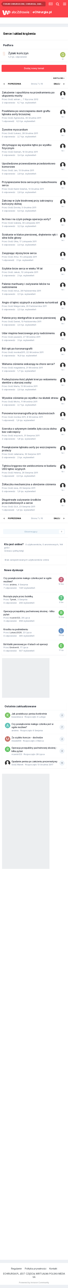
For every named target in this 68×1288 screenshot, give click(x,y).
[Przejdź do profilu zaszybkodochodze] (61, 579)
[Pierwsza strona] (4, 84)
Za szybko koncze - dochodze (27, 737)
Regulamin (16, 1268)
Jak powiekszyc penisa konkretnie (29, 714)
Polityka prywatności (35, 1268)
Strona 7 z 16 (37, 84)
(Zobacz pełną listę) (14, 550)
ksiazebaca (17, 717)
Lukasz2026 (16, 632)
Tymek (13, 599)
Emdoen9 (14, 647)
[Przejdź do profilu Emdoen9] (61, 645)
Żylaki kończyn (18, 53)
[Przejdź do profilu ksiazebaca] (7, 715)
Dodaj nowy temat (34, 68)
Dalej (57, 84)
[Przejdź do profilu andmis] (7, 725)
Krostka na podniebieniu (15, 629)
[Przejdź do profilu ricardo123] (61, 612)
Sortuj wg (58, 78)
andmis (13, 584)
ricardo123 (15, 617)
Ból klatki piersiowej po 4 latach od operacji (25, 644)
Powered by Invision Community (34, 1282)
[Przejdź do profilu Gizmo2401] (62, 54)
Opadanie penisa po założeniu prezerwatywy (34, 761)
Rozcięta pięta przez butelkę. (18, 596)
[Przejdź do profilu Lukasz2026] (61, 631)
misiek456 (16, 740)
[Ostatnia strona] (64, 84)
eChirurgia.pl (42, 12)
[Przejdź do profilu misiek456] (7, 739)
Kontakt (53, 1268)
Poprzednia (14, 84)
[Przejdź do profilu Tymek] (61, 598)
